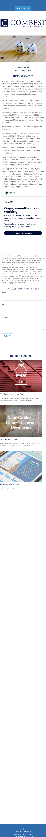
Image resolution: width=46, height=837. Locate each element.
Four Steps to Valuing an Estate (12, 394)
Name (4, 292)
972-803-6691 (25, 832)
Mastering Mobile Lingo (9, 484)
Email (4, 305)
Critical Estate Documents (10, 439)
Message (5, 317)
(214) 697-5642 (26, 834)
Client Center (24, 8)
